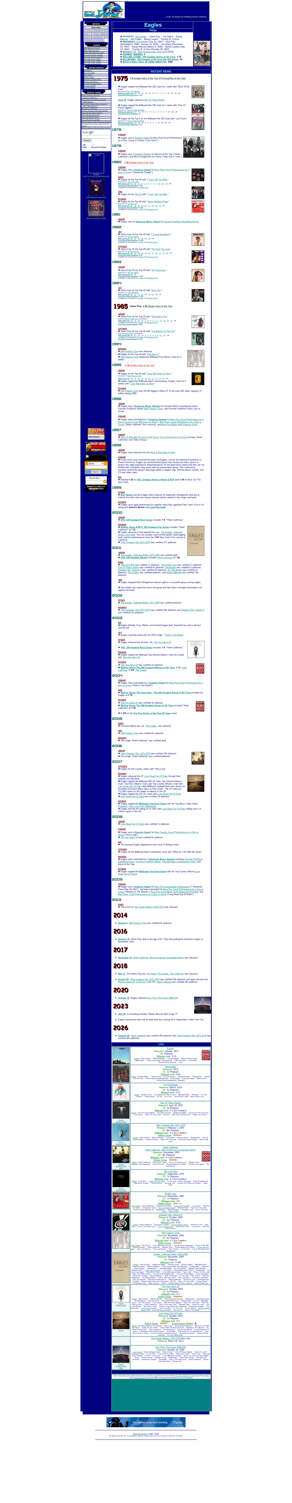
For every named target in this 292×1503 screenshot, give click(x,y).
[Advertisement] (96, 271)
